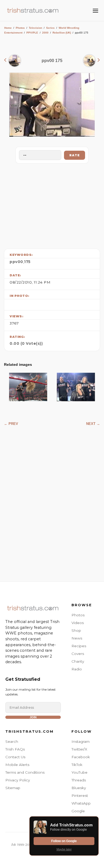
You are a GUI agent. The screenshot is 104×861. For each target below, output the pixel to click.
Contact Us (15, 757)
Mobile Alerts (17, 764)
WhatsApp (81, 803)
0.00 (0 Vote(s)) (26, 343)
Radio (76, 669)
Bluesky (78, 788)
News (76, 638)
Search (11, 741)
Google (78, 811)
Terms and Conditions (25, 772)
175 (27, 262)
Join (33, 717)
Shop (76, 630)
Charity (77, 661)
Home (8, 27)
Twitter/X (79, 749)
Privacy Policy (17, 780)
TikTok (76, 764)
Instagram (80, 741)
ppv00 (16, 262)
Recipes (78, 646)
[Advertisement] (52, 204)
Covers (77, 653)
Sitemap (12, 788)
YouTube (79, 772)
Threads (78, 780)
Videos (77, 623)
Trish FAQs (15, 749)
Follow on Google (64, 841)
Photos (20, 27)
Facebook (80, 757)
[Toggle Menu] (95, 10)
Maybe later (64, 849)
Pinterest (79, 795)
